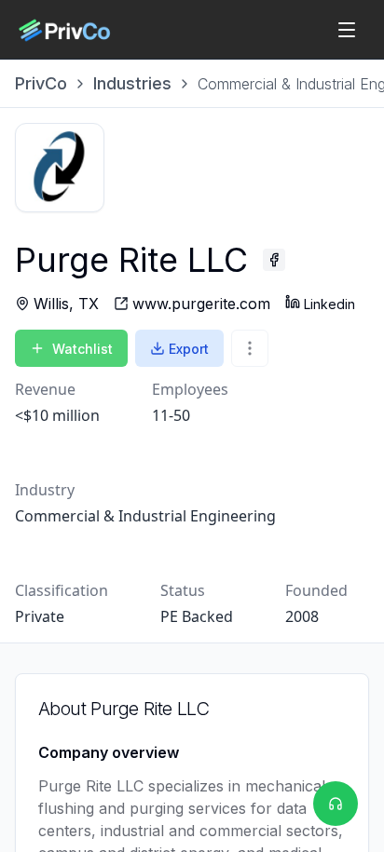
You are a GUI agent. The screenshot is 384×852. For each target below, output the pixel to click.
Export (189, 349)
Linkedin (329, 304)
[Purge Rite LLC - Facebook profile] (274, 260)
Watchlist (82, 349)
